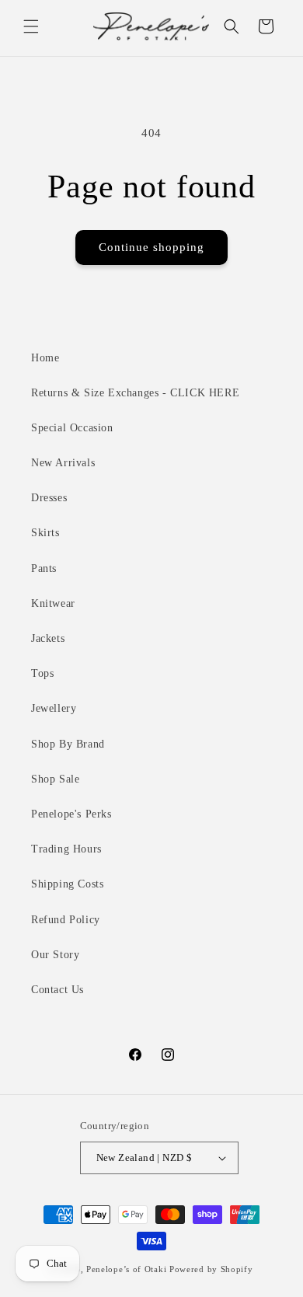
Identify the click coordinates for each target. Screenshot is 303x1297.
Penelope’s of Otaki (126, 1269)
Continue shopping (151, 247)
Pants (44, 568)
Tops (42, 673)
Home (45, 358)
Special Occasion (72, 428)
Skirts (45, 533)
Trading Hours (66, 849)
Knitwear (53, 603)
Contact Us (57, 989)
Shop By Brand (68, 744)
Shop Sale (55, 779)
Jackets (47, 638)
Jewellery (53, 708)
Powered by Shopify (211, 1269)
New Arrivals (63, 463)
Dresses (49, 498)
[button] (31, 26)
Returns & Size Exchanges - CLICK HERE (135, 393)
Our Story (55, 955)
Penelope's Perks (71, 814)
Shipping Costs (67, 884)
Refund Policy (65, 920)
